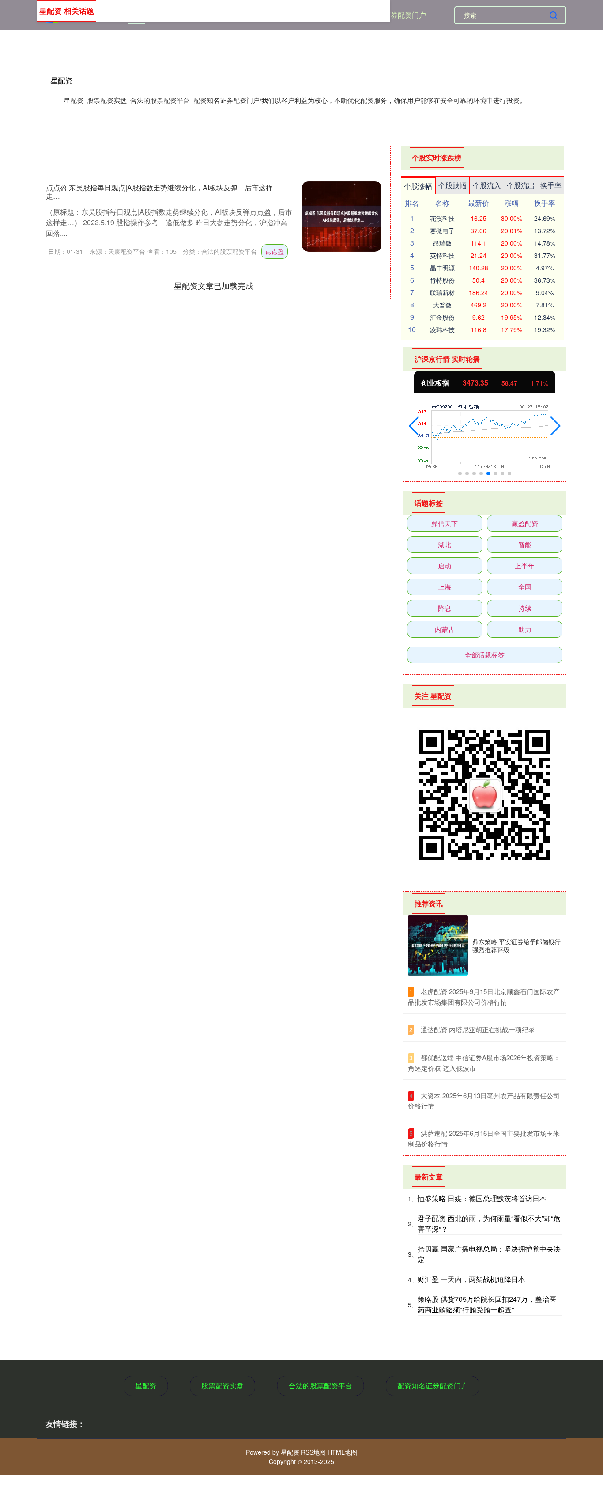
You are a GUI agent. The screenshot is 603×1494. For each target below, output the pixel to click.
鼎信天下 (444, 523)
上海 (444, 586)
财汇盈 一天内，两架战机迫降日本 (471, 1279)
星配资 (145, 1386)
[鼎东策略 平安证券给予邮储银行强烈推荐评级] (438, 945)
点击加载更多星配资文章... (214, 285)
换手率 (551, 185)
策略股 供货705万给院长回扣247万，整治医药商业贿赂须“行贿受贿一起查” (487, 1304)
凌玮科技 (442, 329)
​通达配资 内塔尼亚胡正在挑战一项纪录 (478, 1029)
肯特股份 (442, 280)
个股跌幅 (452, 185)
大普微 (442, 304)
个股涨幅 (418, 186)
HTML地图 (342, 1452)
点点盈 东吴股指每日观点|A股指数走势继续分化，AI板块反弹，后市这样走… (159, 191)
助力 (524, 629)
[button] (414, 426)
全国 (524, 586)
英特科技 (442, 255)
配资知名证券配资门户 (390, 15)
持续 (524, 608)
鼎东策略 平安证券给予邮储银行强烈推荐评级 (516, 945)
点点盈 (274, 251)
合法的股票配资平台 (320, 1386)
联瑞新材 (442, 292)
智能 (524, 544)
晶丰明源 (442, 267)
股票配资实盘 (222, 1386)
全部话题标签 (485, 654)
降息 (444, 608)
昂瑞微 (442, 242)
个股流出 (521, 185)
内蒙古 (445, 629)
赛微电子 (442, 230)
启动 (444, 565)
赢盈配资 (525, 523)
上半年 (525, 565)
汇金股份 (442, 317)
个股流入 (487, 185)
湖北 (444, 544)
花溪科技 (442, 218)
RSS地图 (313, 1452)
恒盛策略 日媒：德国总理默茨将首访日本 (482, 1198)
